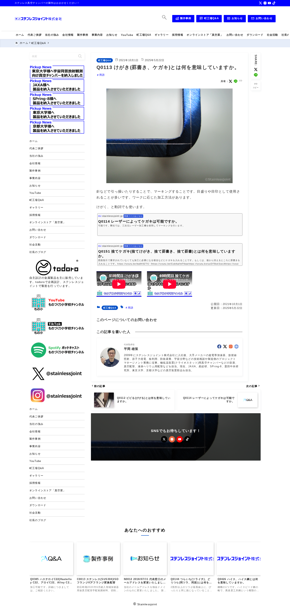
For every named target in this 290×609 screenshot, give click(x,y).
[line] (256, 75)
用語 (102, 75)
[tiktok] (274, 3)
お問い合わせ (261, 19)
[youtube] (269, 3)
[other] (236, 346)
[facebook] (219, 346)
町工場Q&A (209, 19)
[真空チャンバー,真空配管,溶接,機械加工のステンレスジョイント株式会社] (38, 18)
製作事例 (183, 19)
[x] (260, 3)
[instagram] (265, 3)
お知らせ (235, 19)
